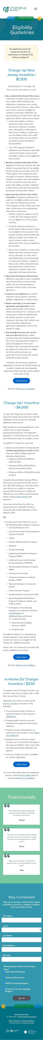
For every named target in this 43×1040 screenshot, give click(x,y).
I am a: (5, 926)
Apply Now (21, 657)
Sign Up (21, 998)
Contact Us (17, 1021)
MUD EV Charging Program (16, 983)
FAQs (10, 1021)
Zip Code (6, 955)
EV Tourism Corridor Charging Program (17, 990)
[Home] (14, 9)
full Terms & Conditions (25, 665)
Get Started (21, 380)
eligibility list (11, 716)
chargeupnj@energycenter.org (26, 1017)
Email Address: (8, 945)
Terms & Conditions (27, 388)
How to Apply (25, 775)
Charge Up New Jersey (14, 977)
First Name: (7, 916)
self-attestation (15, 613)
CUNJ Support (22, 496)
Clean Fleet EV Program (15, 972)
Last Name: (7, 935)
